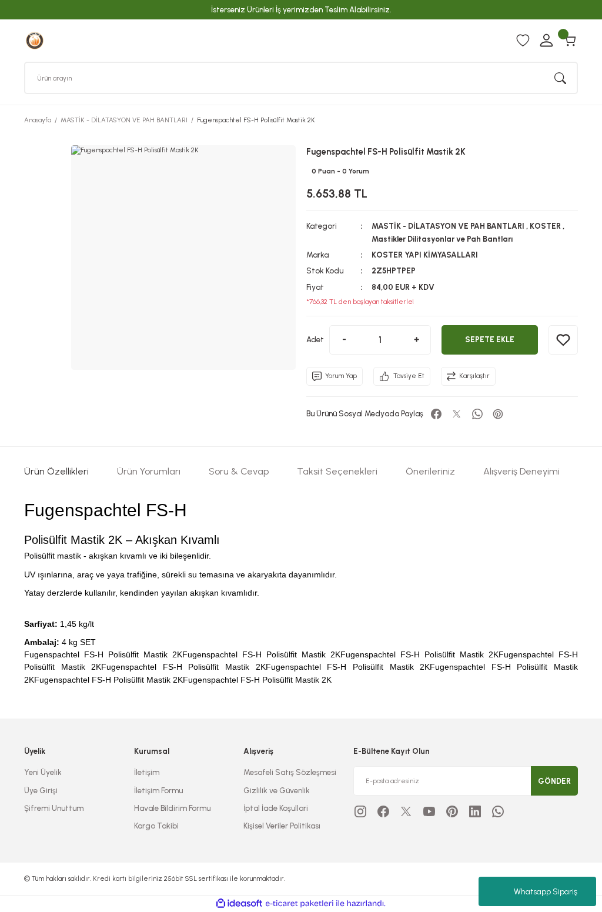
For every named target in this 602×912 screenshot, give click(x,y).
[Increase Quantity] (416, 340)
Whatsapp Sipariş (545, 892)
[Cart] (569, 40)
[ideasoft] (239, 903)
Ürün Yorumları (148, 471)
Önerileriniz (430, 471)
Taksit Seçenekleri (337, 471)
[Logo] (34, 40)
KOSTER (545, 225)
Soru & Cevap (239, 471)
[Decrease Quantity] (344, 340)
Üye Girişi (41, 790)
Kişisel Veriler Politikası (281, 825)
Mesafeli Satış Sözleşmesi (289, 772)
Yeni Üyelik (43, 772)
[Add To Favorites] (563, 340)
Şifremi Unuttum (53, 808)
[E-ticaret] (299, 903)
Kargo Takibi (156, 825)
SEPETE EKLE (489, 339)
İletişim (146, 772)
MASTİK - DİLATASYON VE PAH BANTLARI (448, 225)
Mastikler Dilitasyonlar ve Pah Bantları (442, 238)
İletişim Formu (158, 790)
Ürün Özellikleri (56, 471)
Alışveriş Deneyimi (521, 471)
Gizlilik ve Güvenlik (276, 790)
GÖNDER (554, 781)
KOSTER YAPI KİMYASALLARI (425, 254)
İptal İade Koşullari (275, 808)
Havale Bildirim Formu (172, 808)
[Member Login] (546, 40)
